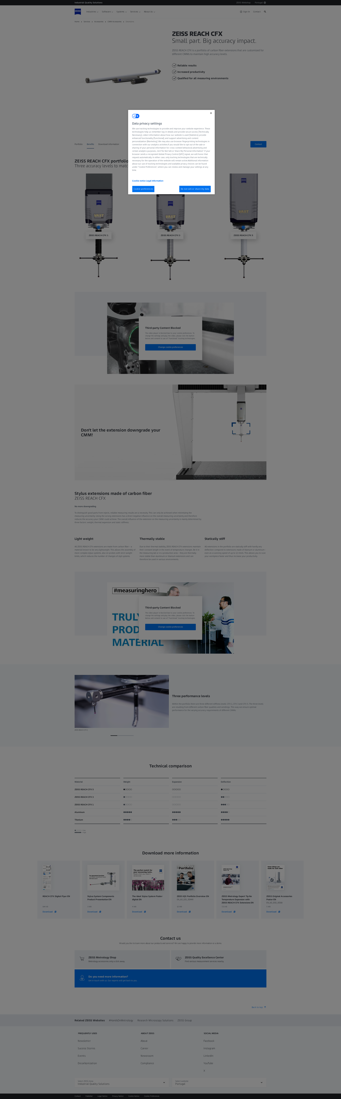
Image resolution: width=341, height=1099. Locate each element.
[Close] (211, 113)
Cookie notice (139, 181)
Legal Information (154, 181)
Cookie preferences (143, 189)
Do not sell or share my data (195, 189)
